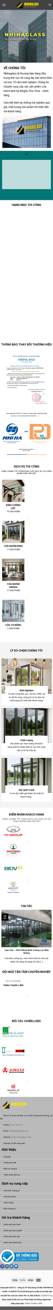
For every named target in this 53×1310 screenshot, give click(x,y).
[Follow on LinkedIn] (16, 1266)
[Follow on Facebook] (2, 1266)
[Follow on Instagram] (7, 1266)
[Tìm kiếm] (50, 5)
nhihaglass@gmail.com (18, 1131)
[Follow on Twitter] (11, 1266)
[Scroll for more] (26, 154)
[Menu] (4, 5)
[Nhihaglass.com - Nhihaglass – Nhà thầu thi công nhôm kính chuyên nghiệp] (26, 5)
